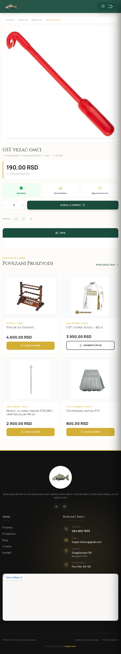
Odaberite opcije (92, 345)
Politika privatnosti (110, 640)
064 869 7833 (81, 531)
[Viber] (23, 219)
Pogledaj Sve (105, 264)
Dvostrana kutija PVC (83, 411)
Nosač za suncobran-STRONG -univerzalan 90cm (30, 413)
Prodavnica (23, 20)
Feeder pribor (37, 20)
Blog (5, 540)
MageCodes (70, 646)
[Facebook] (16, 219)
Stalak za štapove (20, 327)
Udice (47, 155)
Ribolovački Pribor (32, 155)
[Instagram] (64, 506)
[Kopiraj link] (31, 219)
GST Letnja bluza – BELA (84, 327)
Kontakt (7, 552)
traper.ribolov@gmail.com (86, 542)
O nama (7, 546)
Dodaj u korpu (32, 345)
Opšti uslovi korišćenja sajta (87, 640)
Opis (63, 232)
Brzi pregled (32, 301)
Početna (11, 20)
